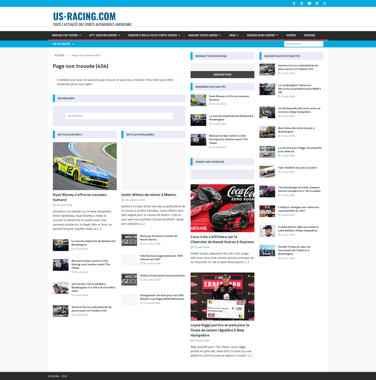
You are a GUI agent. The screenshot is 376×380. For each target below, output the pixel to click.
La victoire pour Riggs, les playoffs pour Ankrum (300, 149)
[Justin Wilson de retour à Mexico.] (153, 166)
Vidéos (291, 35)
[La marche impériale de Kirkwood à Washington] (61, 245)
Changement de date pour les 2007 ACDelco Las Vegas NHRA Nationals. (162, 297)
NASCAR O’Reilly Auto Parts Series (152, 35)
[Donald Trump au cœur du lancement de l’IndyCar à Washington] (267, 251)
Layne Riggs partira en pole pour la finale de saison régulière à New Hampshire (220, 330)
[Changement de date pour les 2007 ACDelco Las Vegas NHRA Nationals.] (129, 299)
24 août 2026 (64, 205)
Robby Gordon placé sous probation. (162, 275)
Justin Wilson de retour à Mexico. (149, 194)
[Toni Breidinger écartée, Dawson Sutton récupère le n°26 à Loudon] (267, 191)
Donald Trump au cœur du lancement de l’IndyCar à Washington (294, 250)
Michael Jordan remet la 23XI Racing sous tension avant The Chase (90, 264)
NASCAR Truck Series (203, 35)
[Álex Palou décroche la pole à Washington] (267, 132)
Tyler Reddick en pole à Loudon (297, 167)
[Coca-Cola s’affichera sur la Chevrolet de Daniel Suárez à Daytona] (222, 208)
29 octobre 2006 (135, 200)
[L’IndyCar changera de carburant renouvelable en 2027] (267, 211)
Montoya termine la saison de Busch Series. (158, 237)
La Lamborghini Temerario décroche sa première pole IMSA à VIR (299, 88)
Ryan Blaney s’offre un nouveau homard (80, 197)
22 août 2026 (202, 247)
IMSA (232, 35)
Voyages (309, 35)
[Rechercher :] (303, 43)
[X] (301, 3)
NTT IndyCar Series (103, 35)
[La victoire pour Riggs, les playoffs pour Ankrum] (267, 152)
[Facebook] (294, 3)
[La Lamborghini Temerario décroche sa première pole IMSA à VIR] (267, 89)
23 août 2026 (81, 248)
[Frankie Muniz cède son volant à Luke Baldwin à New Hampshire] (267, 231)
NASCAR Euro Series (261, 35)
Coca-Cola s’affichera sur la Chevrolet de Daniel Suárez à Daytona (222, 239)
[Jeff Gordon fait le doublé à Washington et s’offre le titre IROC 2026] (61, 288)
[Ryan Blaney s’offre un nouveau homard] (85, 166)
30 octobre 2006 (151, 243)
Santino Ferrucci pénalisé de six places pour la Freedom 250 (91, 308)
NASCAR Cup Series (65, 35)
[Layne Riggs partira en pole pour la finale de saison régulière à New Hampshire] (222, 296)
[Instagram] (317, 3)
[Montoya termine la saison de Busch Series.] (129, 240)
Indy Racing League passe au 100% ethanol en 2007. (161, 257)
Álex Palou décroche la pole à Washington (296, 130)
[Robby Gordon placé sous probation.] (129, 279)
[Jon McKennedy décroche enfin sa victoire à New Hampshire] (267, 112)
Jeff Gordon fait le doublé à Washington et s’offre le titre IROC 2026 (93, 287)
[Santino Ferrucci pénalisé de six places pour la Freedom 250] (61, 311)
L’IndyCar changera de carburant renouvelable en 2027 (298, 209)
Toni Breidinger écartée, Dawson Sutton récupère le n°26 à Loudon (299, 189)
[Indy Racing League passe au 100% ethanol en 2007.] (129, 260)
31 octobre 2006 (151, 303)
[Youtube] (309, 3)
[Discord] (324, 3)
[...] (99, 228)
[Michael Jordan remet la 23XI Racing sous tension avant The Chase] (61, 265)
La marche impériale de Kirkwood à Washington (93, 242)
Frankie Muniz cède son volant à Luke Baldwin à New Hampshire (298, 228)
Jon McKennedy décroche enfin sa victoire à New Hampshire (299, 110)
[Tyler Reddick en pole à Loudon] (267, 172)
